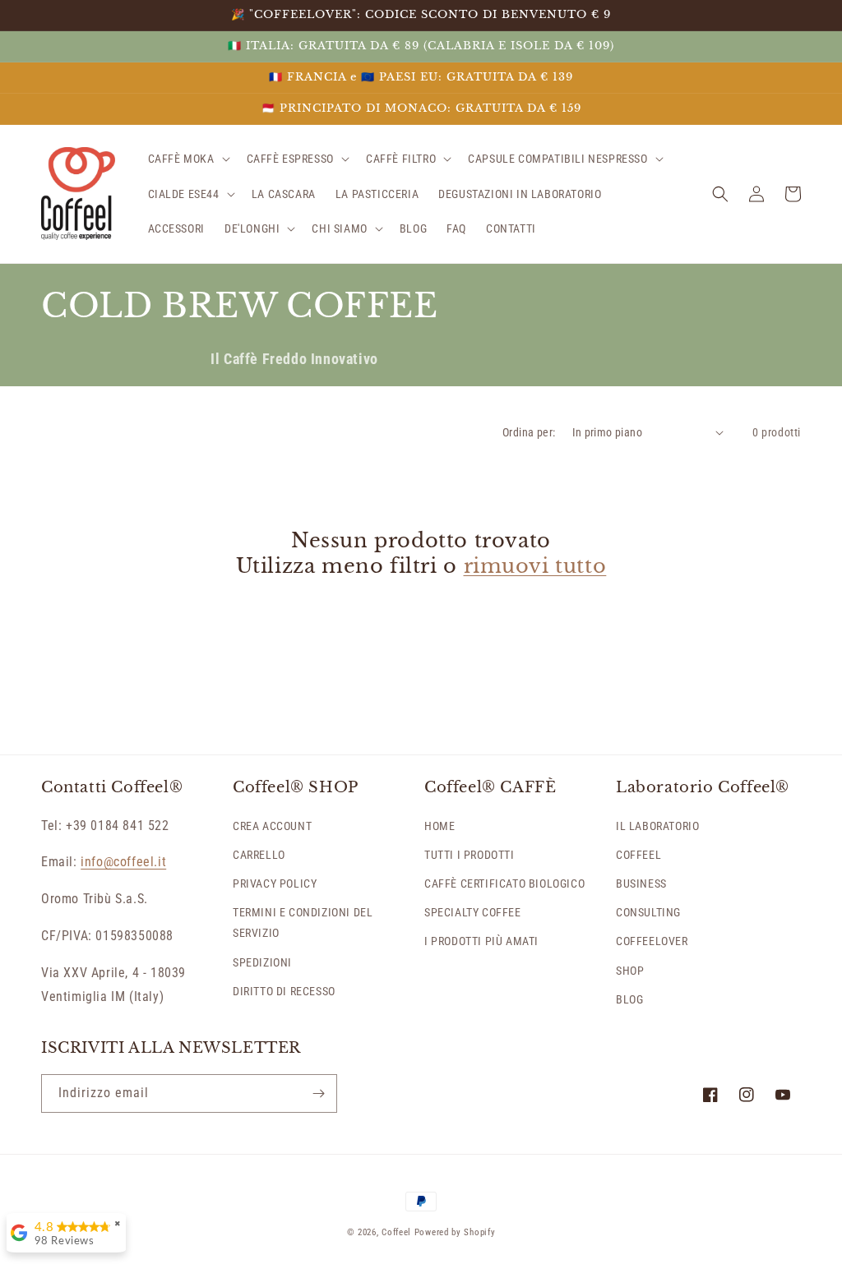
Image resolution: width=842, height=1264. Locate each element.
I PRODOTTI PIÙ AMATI (481, 941)
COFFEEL (638, 854)
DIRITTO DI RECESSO (284, 991)
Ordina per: (528, 432)
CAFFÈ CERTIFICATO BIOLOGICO (504, 883)
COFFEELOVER (652, 941)
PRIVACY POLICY (275, 883)
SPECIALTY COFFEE (472, 912)
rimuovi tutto (535, 566)
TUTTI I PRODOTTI (469, 854)
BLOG (629, 999)
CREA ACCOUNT (272, 826)
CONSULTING (648, 912)
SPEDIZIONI (262, 962)
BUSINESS (641, 883)
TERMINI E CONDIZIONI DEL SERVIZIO (302, 922)
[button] (187, 158)
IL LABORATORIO (657, 826)
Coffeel (396, 1232)
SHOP (630, 970)
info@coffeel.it (123, 862)
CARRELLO (259, 854)
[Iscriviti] (318, 1093)
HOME (439, 826)
